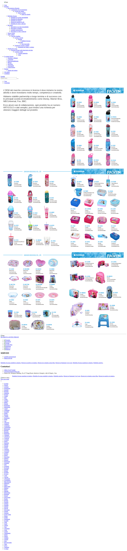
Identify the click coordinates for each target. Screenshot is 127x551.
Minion (10, 62)
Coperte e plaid (19, 52)
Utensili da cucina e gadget (22, 45)
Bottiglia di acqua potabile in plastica (11, 363)
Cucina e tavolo (19, 37)
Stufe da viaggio (25, 14)
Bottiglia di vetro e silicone (18, 23)
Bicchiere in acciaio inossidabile (20, 27)
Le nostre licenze (8, 56)
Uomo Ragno (11, 67)
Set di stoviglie (25, 44)
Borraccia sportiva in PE (17, 22)
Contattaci (7, 73)
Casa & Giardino (15, 36)
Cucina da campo (19, 11)
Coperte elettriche (23, 53)
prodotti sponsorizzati (17, 30)
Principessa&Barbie (13, 61)
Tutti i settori (11, 34)
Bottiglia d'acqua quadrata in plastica (83, 363)
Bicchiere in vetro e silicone (18, 31)
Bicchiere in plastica (16, 28)
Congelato (10, 59)
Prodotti (6, 6)
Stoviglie (20, 42)
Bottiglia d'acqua (12, 16)
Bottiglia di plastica (16, 20)
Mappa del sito (8, 358)
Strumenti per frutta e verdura (26, 47)
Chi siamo (7, 72)
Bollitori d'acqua (25, 41)
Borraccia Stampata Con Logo (64, 363)
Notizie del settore (12, 70)
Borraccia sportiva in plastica (29, 363)
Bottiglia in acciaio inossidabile (19, 17)
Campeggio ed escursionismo (19, 9)
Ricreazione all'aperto (13, 8)
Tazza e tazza (11, 33)
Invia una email (5, 379)
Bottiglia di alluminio (17, 19)
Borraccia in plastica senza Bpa (46, 363)
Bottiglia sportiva (98, 363)
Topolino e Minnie (13, 58)
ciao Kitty (10, 64)
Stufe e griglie (22, 13)
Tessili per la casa (12, 48)
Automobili (11, 66)
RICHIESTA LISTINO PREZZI (10, 337)
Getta (19, 55)
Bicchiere (10, 25)
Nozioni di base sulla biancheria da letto (22, 50)
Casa (5, 5)
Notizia (6, 69)
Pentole (20, 39)
